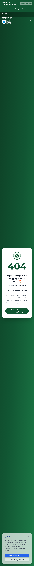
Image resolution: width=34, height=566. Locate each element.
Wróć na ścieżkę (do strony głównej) (18, 311)
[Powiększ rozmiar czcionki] (11, 9)
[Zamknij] (28, 537)
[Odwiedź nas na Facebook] (3, 14)
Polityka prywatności (17, 560)
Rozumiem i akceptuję (17, 555)
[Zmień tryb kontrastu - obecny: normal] (19, 9)
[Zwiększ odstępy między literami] (15, 9)
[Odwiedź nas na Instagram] (6, 14)
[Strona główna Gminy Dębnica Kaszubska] (7, 20)
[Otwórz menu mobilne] (30, 20)
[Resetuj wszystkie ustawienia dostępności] (22, 9)
